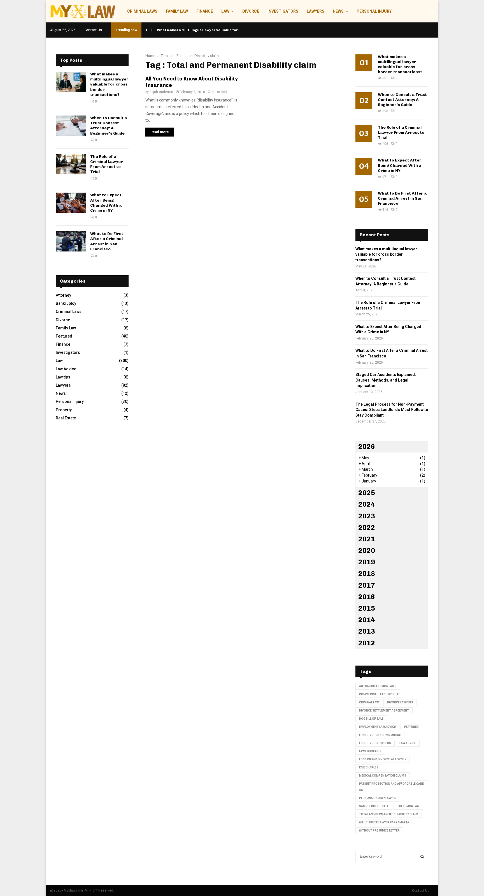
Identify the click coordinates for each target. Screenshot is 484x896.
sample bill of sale (374, 806)
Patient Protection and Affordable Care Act (391, 786)
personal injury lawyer (377, 798)
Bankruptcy (66, 303)
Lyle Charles (368, 767)
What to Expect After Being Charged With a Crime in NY (106, 203)
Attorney (63, 295)
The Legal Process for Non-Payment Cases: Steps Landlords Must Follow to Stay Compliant (391, 409)
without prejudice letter (379, 830)
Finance (204, 11)
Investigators (282, 11)
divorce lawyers (400, 702)
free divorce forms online (380, 734)
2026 (366, 446)
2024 (366, 504)
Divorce (250, 11)
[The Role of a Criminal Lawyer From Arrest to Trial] (71, 164)
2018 (366, 573)
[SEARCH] (422, 856)
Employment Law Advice (377, 726)
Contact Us (93, 30)
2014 (366, 620)
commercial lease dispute (379, 694)
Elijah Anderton (161, 92)
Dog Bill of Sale (371, 718)
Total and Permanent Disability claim (388, 814)
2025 (366, 493)
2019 (366, 562)
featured (411, 726)
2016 (366, 597)
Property (64, 410)
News (338, 11)
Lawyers (315, 11)
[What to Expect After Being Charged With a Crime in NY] (71, 203)
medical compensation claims (382, 775)
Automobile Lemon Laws (377, 686)
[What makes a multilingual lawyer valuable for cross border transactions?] (71, 82)
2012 (366, 643)
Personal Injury (374, 11)
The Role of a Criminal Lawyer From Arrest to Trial (106, 164)
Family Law (177, 11)
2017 (366, 585)
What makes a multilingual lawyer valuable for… (199, 30)
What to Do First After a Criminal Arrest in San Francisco (106, 241)
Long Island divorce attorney (382, 759)
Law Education (370, 751)
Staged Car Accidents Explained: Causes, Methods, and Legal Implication (385, 380)
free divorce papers (375, 743)
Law (225, 11)
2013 (366, 631)
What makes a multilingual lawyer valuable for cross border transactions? (109, 84)
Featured (64, 336)
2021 (366, 539)
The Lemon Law (408, 806)
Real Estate (66, 418)
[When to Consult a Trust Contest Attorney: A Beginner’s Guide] (71, 126)
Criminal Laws (142, 11)
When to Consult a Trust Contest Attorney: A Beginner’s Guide (108, 126)
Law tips (63, 377)
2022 (366, 527)
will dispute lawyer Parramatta (384, 822)
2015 (366, 608)
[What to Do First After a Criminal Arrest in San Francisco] (71, 241)
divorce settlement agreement (384, 710)
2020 (366, 550)
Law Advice (66, 369)
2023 (366, 516)
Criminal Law (369, 702)
